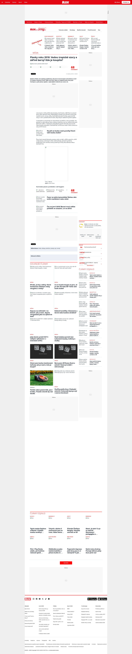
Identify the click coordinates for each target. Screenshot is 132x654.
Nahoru (66, 563)
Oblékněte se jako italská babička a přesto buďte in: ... (94, 334)
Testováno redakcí (63, 30)
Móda (35, 53)
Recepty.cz (58, 36)
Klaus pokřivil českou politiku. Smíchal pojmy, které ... (95, 362)
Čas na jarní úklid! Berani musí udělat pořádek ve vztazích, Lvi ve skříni (61, 207)
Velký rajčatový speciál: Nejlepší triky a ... (60, 47)
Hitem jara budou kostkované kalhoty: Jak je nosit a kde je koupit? (41, 365)
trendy (58, 248)
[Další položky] (105, 22)
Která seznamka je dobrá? (90, 247)
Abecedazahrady (95, 311)
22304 (81, 263)
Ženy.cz (93, 36)
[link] (33, 599)
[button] (92, 599)
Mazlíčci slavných (81, 30)
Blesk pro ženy (94, 330)
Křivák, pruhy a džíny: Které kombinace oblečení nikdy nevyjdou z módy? (40, 286)
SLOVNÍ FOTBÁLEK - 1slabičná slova (91, 263)
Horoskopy (72, 30)
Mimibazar (93, 321)
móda (39, 248)
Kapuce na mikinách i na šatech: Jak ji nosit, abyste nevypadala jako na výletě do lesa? (41, 313)
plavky (52, 248)
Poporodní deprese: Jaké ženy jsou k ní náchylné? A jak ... (74, 551)
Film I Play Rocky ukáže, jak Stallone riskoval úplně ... (95, 305)
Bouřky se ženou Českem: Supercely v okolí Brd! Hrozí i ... (95, 343)
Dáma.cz (92, 302)
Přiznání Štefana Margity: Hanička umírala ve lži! (84, 47)
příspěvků (81, 249)
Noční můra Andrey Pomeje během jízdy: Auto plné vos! (95, 286)
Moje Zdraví (70, 536)
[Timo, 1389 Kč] (57, 164)
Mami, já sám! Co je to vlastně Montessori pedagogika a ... (95, 324)
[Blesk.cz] (65, 2)
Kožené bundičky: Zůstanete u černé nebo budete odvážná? (66, 312)
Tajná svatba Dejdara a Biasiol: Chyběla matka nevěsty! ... (96, 276)
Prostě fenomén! (92, 30)
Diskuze (81, 245)
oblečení (48, 248)
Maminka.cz (71, 36)
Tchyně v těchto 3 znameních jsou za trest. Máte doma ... (56, 530)
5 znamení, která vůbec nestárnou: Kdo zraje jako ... (49, 47)
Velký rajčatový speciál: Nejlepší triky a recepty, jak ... (96, 295)
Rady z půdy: (87, 257)
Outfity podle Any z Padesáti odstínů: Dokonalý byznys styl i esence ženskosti (66, 391)
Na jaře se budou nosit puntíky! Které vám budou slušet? (61, 132)
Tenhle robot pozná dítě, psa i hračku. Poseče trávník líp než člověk (41, 392)
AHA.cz (81, 36)
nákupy (43, 248)
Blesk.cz (92, 273)
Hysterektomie (87, 252)
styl (55, 248)
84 (81, 247)
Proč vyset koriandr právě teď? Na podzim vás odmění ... (95, 315)
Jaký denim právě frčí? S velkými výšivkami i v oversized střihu (39, 339)
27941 (81, 257)
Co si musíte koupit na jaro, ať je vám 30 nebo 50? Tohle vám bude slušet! (66, 286)
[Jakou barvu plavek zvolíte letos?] (53, 64)
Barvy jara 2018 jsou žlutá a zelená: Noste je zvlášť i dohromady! (65, 365)
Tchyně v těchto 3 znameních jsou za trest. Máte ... (73, 47)
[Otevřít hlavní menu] (2, 2)
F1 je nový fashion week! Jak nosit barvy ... (96, 47)
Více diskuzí (90, 265)
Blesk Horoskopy (49, 36)
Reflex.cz (92, 359)
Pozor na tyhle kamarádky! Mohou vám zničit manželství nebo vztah (62, 198)
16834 (81, 252)
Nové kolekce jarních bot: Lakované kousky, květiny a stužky (65, 339)
